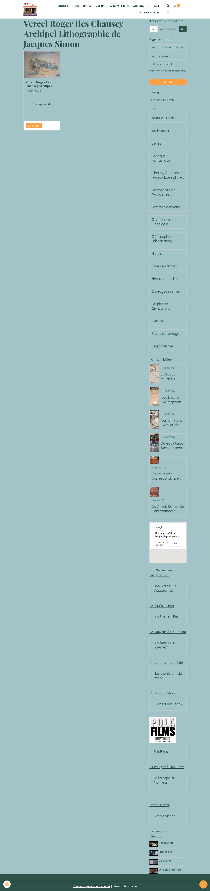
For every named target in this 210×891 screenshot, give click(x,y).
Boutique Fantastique (161, 158)
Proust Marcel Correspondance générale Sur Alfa (165, 476)
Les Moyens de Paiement (166, 645)
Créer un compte (157, 71)
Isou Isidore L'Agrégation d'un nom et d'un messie (171, 399)
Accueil (63, 6)
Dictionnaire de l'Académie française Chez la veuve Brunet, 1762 (166, 192)
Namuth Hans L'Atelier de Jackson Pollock (171, 422)
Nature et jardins (165, 279)
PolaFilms (161, 752)
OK (182, 28)
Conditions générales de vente (91, 886)
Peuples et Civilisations (161, 306)
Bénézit (158, 143)
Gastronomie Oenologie (162, 222)
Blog (75, 6)
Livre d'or (100, 6)
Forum (86, 6)
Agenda (138, 6)
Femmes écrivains (166, 207)
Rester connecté (163, 64)
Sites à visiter (164, 816)
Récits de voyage (165, 334)
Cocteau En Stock (168, 704)
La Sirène (165, 860)
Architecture (161, 131)
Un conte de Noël (170, 869)
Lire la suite (34, 125)
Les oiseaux (166, 842)
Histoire (158, 254)
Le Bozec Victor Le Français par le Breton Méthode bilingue (172, 377)
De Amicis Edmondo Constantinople (168, 509)
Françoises (166, 851)
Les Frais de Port (167, 617)
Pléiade (157, 321)
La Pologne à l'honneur (164, 780)
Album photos (120, 6)
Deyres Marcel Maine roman (172, 445)
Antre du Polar (163, 118)
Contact (153, 6)
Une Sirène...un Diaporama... (165, 588)
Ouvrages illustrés (166, 291)
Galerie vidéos (149, 12)
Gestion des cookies (125, 886)
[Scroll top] (203, 884)
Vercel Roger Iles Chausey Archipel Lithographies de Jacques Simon (39, 84)
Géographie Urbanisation (162, 239)
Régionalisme (162, 346)
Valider (168, 82)
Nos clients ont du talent (168, 675)
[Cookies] (7, 884)
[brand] (30, 9)
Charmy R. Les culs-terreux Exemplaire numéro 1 (167, 175)
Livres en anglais (165, 266)
